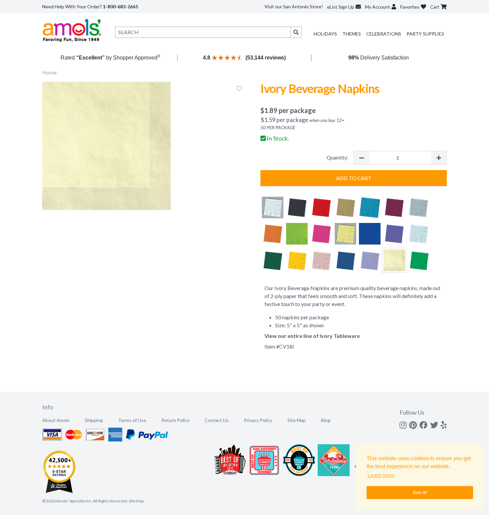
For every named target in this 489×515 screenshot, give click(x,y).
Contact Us (217, 420)
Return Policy (175, 420)
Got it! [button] (420, 492)
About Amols (56, 420)
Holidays (325, 34)
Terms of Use (132, 420)
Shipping (94, 420)
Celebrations (383, 34)
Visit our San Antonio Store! (293, 6)
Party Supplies (425, 34)
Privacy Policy (258, 420)
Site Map (296, 420)
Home (49, 72)
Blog (325, 420)
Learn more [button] (381, 475)
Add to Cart (354, 178)
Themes (351, 34)
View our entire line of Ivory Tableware (312, 336)
